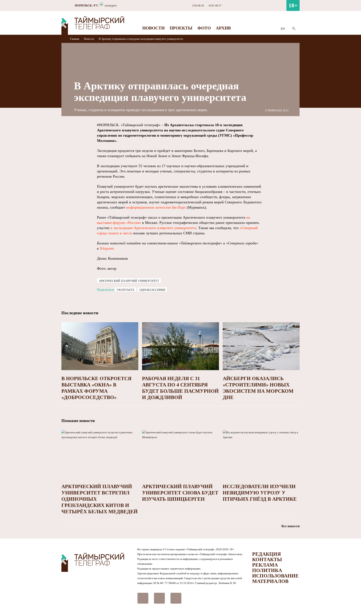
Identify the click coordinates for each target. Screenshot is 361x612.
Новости (153, 28)
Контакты (267, 559)
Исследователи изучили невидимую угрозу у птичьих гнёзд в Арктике (260, 493)
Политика (267, 570)
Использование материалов (275, 578)
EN (283, 28)
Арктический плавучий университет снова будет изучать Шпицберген (180, 493)
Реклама (265, 565)
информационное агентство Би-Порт (156, 207)
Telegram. (107, 248)
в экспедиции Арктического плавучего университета (153, 228)
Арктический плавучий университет (129, 280)
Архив (223, 28)
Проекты (181, 28)
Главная (75, 38)
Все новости (290, 526)
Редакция (266, 554)
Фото (204, 28)
